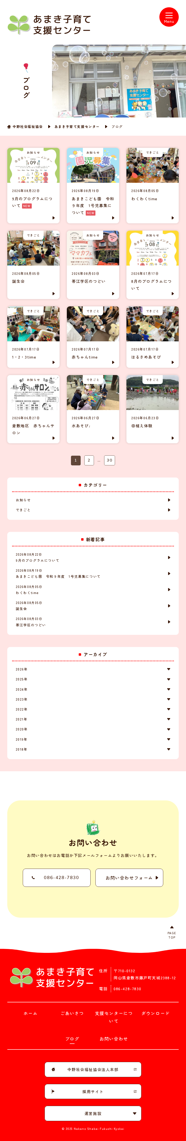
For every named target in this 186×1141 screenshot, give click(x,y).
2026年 (22, 669)
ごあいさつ (72, 1013)
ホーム (30, 1013)
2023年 (22, 699)
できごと (23, 509)
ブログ (72, 1038)
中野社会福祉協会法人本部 (92, 1069)
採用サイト (93, 1091)
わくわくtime (29, 589)
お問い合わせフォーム (129, 877)
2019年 (21, 739)
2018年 (21, 749)
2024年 (22, 689)
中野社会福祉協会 (28, 126)
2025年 (22, 679)
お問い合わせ (114, 1038)
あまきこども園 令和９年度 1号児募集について (58, 573)
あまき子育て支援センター (77, 126)
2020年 (22, 729)
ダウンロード (155, 1013)
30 (109, 460)
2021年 (21, 719)
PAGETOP (172, 935)
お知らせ (23, 499)
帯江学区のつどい (31, 621)
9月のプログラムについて (37, 557)
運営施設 (93, 1113)
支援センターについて (114, 1017)
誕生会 (29, 605)
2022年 (22, 709)
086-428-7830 (61, 878)
